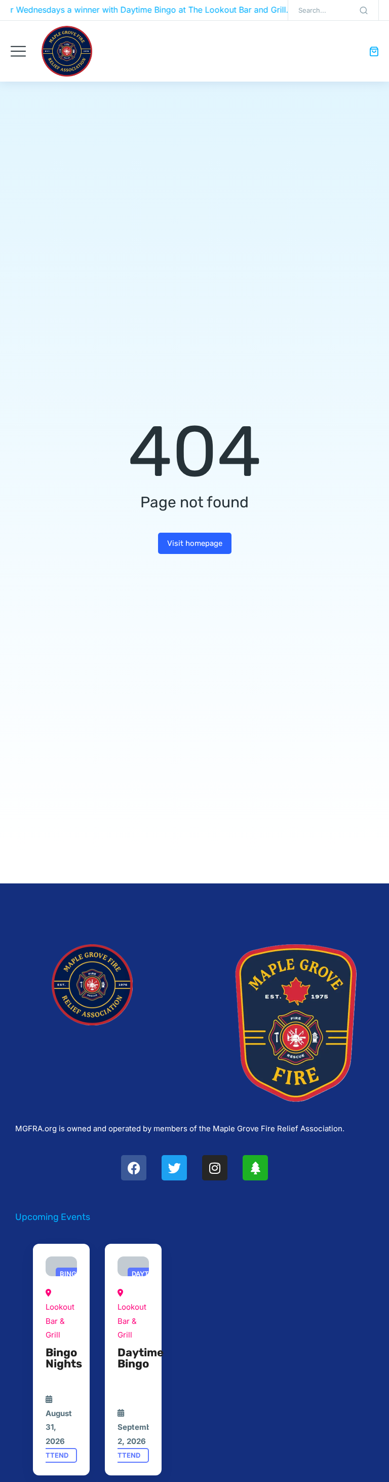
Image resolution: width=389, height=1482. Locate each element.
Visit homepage (194, 543)
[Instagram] (214, 1167)
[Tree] (255, 1167)
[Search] (363, 10)
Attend (54, 1455)
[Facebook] (133, 1167)
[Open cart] (374, 51)
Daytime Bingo (141, 1358)
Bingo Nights (64, 1358)
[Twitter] (174, 1167)
